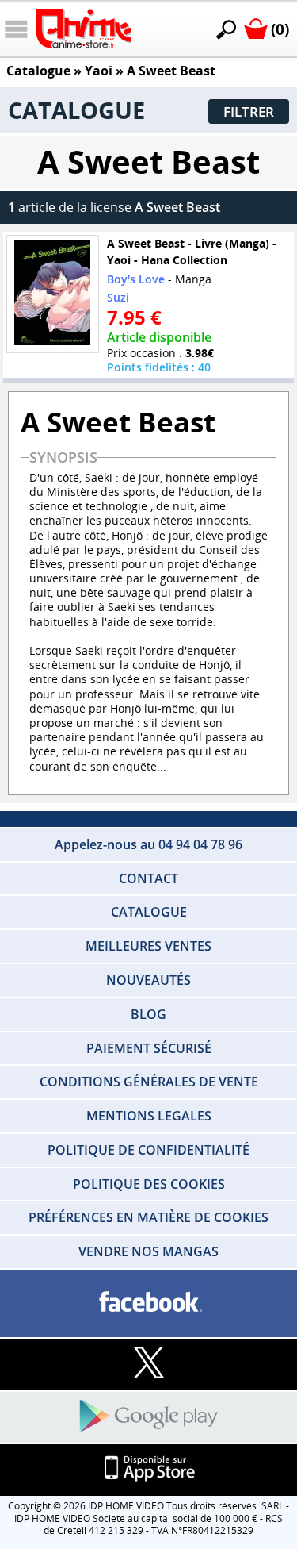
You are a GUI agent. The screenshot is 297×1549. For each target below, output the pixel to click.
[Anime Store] (83, 28)
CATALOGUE (149, 912)
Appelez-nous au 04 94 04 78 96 (148, 844)
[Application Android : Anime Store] (148, 1416)
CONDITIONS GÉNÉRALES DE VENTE (149, 1081)
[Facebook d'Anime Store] (148, 1302)
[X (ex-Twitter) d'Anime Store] (148, 1363)
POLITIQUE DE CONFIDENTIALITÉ (148, 1150)
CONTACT (148, 878)
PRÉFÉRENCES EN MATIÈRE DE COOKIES (148, 1217)
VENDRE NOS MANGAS (148, 1251)
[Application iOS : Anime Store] (148, 1469)
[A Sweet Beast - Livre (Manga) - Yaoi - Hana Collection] (52, 294)
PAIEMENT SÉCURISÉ (148, 1048)
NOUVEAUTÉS (148, 980)
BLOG (148, 1014)
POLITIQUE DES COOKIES (149, 1184)
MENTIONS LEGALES (148, 1115)
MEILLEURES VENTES (148, 946)
